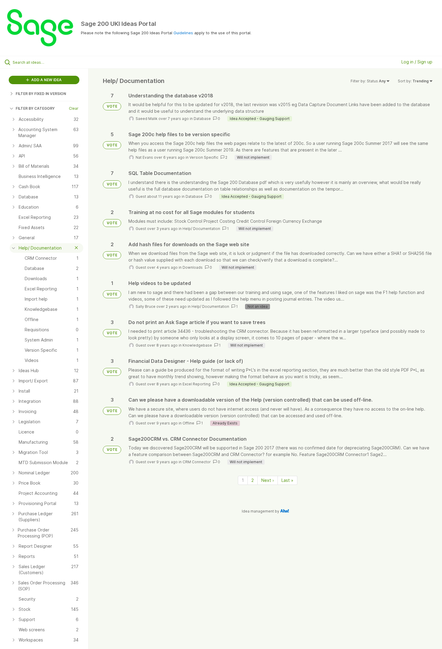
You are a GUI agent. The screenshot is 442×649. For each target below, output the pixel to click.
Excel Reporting (196, 384)
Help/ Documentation (201, 228)
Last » (287, 480)
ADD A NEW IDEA (46, 80)
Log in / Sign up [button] (416, 61)
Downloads (193, 267)
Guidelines (183, 32)
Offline (188, 423)
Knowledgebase (197, 345)
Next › (267, 480)
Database (202, 118)
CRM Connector (197, 462)
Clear (73, 108)
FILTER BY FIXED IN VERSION (41, 93)
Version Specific (203, 157)
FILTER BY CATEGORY (35, 108)
